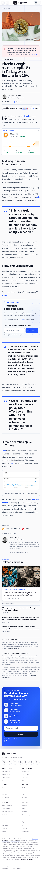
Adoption (9, 59)
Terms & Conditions (31, 866)
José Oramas (16, 95)
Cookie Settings (16, 868)
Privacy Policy (15, 840)
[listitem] (5, 529)
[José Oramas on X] (10, 552)
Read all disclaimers (27, 859)
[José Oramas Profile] (4, 96)
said (38, 197)
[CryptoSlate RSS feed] (37, 762)
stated (4, 295)
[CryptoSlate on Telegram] (20, 762)
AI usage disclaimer (12, 648)
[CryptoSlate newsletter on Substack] (15, 762)
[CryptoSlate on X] (4, 762)
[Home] (2, 8)
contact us (34, 54)
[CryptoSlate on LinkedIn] (26, 762)
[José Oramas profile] (5, 540)
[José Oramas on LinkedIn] (12, 552)
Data (4, 451)
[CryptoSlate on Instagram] (31, 762)
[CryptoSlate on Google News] (9, 762)
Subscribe (21, 734)
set (12, 463)
